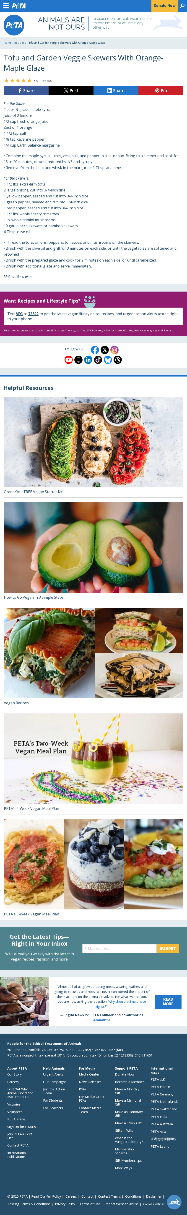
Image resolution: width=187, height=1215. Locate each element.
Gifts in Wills (124, 1130)
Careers (13, 1082)
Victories (13, 1104)
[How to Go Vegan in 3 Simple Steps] (93, 552)
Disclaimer (153, 1196)
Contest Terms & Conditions (119, 1196)
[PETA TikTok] (98, 360)
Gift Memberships (128, 1160)
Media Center (89, 1074)
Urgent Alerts (53, 1074)
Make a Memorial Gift (128, 1102)
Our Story (14, 1074)
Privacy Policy (65, 1204)
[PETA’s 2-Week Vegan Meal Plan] (93, 763)
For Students (53, 1100)
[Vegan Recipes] (93, 658)
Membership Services (124, 1151)
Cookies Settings (153, 1204)
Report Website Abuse (122, 1204)
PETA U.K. (158, 1079)
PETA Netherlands (164, 1101)
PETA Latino (160, 1146)
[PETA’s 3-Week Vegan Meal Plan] (93, 869)
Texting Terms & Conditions (28, 1204)
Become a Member (129, 1082)
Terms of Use (90, 1204)
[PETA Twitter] (105, 350)
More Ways (123, 1168)
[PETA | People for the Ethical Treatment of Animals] (14, 25)
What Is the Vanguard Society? (129, 1140)
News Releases (90, 1082)
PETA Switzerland (164, 1109)
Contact (87, 1196)
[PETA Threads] (118, 360)
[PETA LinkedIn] (88, 360)
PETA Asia (158, 1131)
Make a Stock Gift (128, 1123)
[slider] (18, 80)
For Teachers (53, 1108)
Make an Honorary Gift (129, 1114)
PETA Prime (16, 1119)
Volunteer (14, 1112)
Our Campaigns (54, 1082)
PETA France (160, 1086)
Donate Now (124, 1074)
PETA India (159, 1116)
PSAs (82, 1089)
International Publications (16, 1155)
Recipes (19, 43)
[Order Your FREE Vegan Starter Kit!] (93, 447)
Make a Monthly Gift (127, 1091)
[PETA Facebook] (95, 350)
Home (8, 43)
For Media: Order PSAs (91, 1099)
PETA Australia (162, 1124)
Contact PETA (18, 1145)
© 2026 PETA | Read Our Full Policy (34, 1196)
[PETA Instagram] (114, 350)
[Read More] (93, 1001)
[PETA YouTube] (69, 360)
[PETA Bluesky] (108, 360)
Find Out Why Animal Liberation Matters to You (20, 1093)
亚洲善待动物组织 (163, 1139)
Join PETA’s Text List (19, 1136)
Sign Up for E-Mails (21, 1127)
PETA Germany (162, 1094)
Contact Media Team (90, 1110)
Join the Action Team (54, 1091)
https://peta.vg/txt (69, 330)
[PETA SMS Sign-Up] (78, 360)
